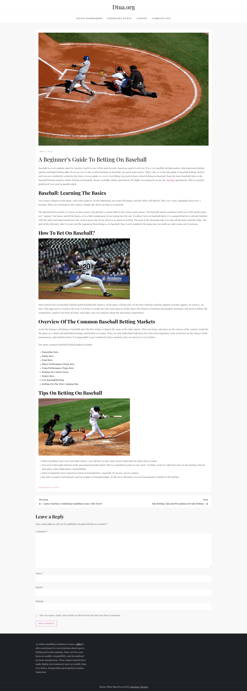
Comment (42, 531)
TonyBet (170, 180)
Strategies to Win (119, 18)
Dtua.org (123, 7)
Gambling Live (161, 18)
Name (39, 573)
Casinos (142, 18)
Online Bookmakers (89, 18)
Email (39, 587)
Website (40, 601)
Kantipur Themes (139, 686)
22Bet (79, 644)
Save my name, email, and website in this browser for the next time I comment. (80, 615)
